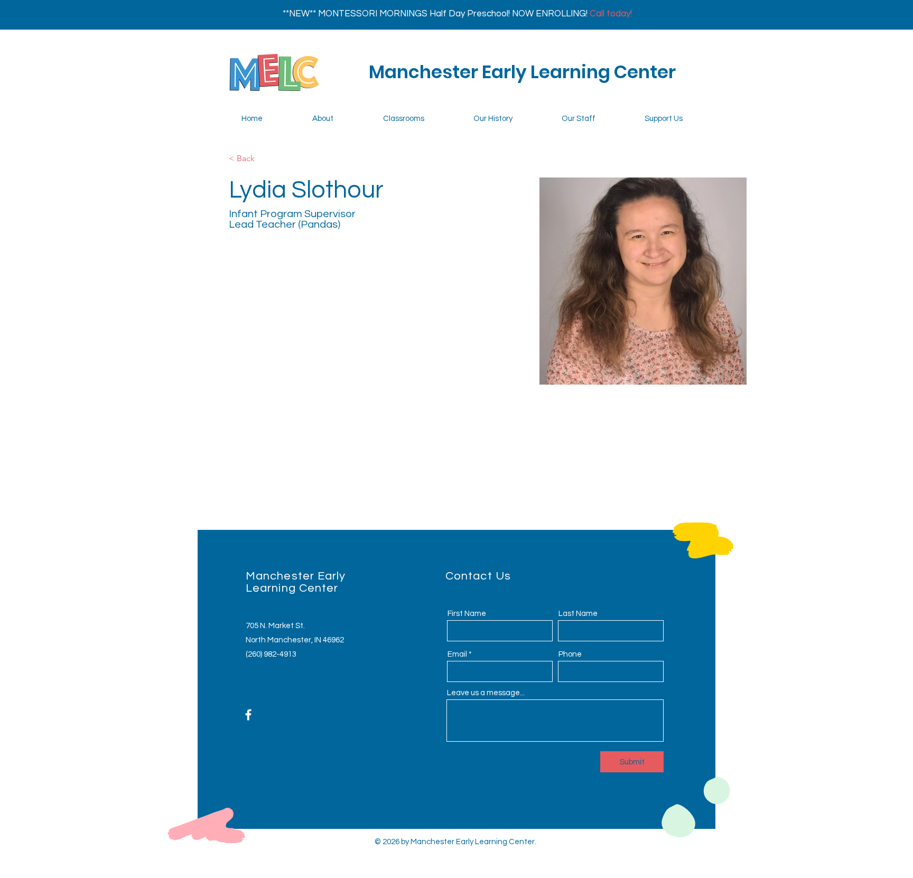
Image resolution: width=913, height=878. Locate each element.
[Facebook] (248, 714)
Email (457, 654)
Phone (570, 654)
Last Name (578, 614)
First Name (467, 614)
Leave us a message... (486, 693)
